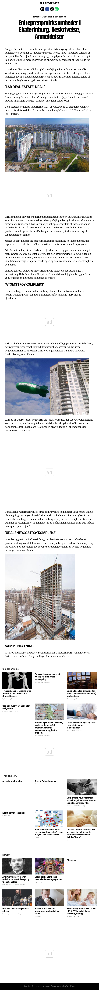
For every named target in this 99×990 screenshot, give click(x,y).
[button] (3, 3)
